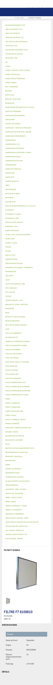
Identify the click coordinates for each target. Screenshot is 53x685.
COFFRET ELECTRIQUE (12, 123)
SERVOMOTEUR (10, 460)
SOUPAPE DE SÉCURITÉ (13, 469)
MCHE (7, 312)
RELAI (7, 444)
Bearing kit (9, 103)
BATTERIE (8, 91)
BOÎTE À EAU (9, 95)
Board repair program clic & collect (19, 107)
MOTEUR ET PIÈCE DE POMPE (15, 317)
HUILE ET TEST (10, 255)
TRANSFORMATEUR (11, 485)
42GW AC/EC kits (11, 45)
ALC (6, 62)
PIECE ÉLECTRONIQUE (13, 378)
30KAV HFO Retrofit (12, 33)
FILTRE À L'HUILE (11, 243)
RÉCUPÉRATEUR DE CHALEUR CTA (16, 452)
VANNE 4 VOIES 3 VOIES (13, 497)
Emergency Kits (11, 226)
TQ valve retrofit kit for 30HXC (17, 481)
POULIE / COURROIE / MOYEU (15, 419)
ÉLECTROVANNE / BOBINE (14, 538)
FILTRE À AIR (9, 239)
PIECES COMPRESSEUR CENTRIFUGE (17, 391)
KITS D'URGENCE (11, 288)
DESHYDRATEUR (10, 189)
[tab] (26, 25)
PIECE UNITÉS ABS (11, 374)
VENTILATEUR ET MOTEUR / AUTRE (16, 518)
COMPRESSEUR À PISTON (14, 160)
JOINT (7, 280)
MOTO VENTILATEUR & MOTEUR (16, 325)
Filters (8, 251)
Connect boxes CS (12, 181)
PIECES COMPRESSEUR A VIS (15, 382)
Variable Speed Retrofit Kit (16, 534)
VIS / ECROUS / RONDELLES (14, 530)
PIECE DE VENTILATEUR (13, 354)
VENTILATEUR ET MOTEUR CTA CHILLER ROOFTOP (22, 522)
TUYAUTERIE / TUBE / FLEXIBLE (15, 489)
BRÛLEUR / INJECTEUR (13, 99)
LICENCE (8, 296)
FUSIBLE (8, 247)
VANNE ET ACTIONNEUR (13, 510)
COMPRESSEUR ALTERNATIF (14, 148)
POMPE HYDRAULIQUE (12, 407)
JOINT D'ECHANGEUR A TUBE (15, 284)
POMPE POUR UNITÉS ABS (14, 411)
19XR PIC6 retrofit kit (13, 29)
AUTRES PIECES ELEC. (12, 74)
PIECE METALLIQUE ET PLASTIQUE (17, 362)
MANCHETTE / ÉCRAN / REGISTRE (16, 304)
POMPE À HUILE (10, 415)
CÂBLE (7, 185)
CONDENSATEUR (10, 165)
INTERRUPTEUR (10, 271)
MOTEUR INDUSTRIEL (12, 321)
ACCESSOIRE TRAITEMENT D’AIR (16, 50)
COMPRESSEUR (10, 140)
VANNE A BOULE (10, 501)
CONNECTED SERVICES (13, 169)
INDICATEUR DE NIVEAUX (14, 263)
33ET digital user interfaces (16, 41)
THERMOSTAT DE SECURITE (14, 477)
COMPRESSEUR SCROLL (13, 156)
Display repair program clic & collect (20, 206)
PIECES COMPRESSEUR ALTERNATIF (17, 386)
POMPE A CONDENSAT (12, 403)
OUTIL (7, 329)
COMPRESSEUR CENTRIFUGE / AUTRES (18, 152)
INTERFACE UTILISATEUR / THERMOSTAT (19, 267)
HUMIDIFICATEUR (11, 259)
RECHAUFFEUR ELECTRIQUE (14, 436)
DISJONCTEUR (10, 202)
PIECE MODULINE (11, 366)
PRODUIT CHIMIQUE (12, 423)
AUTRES (8, 66)
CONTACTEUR (9, 177)
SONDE (7, 464)
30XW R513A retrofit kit (14, 37)
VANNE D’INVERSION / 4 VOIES (16, 506)
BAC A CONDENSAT (11, 87)
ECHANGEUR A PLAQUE (13, 214)
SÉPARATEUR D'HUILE (12, 473)
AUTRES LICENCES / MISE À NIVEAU (17, 70)
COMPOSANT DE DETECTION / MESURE (18, 132)
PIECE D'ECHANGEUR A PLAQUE (16, 345)
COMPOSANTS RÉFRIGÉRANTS (15, 136)
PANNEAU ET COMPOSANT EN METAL (17, 341)
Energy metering (12, 230)
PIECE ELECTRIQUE (12, 358)
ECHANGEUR (9, 210)
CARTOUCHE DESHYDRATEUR (15, 115)
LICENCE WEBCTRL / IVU (13, 300)
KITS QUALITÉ (10, 292)
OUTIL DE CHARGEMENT (13, 333)
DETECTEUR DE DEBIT (12, 193)
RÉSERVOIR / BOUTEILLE (13, 456)
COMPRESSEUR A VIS (12, 144)
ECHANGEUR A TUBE (12, 218)
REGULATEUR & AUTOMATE (14, 440)
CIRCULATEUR (10, 119)
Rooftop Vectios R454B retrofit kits (19, 448)
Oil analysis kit (11, 337)
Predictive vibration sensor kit (18, 427)
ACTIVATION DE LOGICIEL (14, 54)
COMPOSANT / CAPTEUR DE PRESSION (18, 128)
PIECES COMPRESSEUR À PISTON (16, 395)
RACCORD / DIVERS (11, 432)
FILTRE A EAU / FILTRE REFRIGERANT (17, 234)
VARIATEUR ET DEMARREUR (14, 514)
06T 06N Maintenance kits (15, 25)
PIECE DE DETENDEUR (12, 349)
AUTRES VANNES (10, 82)
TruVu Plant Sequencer (14, 493)
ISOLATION (9, 275)
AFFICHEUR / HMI (11, 58)
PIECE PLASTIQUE (11, 370)
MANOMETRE (9, 308)
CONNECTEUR (10, 173)
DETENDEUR (9, 197)
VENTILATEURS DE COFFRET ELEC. (16, 526)
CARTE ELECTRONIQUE (13, 111)
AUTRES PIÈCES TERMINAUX (15, 78)
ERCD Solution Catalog (14, 222)
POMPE (7, 399)
